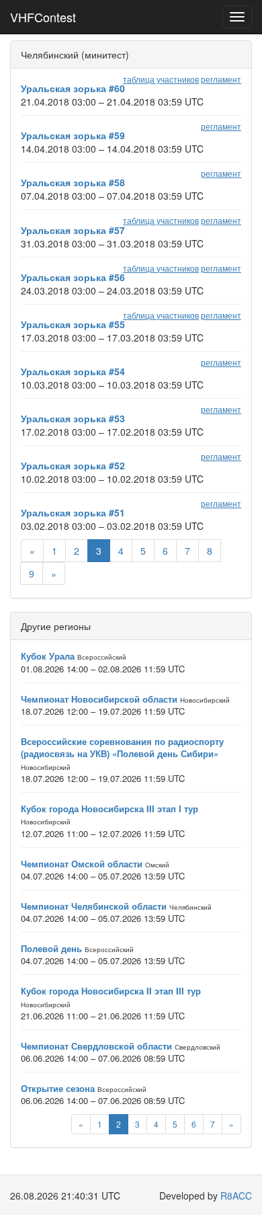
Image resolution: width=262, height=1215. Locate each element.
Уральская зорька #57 (73, 230)
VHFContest (43, 17)
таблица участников (161, 79)
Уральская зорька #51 (73, 512)
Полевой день (51, 948)
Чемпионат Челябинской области (94, 906)
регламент (221, 79)
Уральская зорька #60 (73, 88)
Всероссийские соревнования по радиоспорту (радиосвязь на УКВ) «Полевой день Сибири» (122, 747)
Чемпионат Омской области (81, 863)
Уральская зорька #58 (73, 182)
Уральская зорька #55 (73, 324)
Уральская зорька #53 (73, 418)
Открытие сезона (58, 1088)
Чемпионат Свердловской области (96, 1046)
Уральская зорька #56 (73, 277)
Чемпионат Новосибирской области (99, 699)
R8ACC (236, 1195)
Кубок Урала (48, 656)
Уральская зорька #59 (73, 135)
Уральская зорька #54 (73, 371)
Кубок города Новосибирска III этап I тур (109, 808)
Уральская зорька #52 (73, 465)
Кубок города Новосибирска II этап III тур (111, 990)
